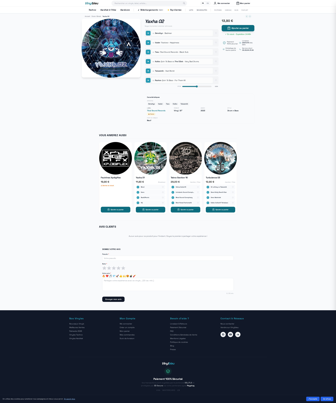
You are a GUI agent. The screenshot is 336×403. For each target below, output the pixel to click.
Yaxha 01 (140, 177)
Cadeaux (228, 10)
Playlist (245, 10)
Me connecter (126, 324)
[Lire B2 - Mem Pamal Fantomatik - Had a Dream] (173, 203)
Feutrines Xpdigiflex (111, 177)
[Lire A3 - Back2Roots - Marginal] (138, 197)
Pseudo (105, 254)
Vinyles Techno (76, 335)
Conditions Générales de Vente (183, 335)
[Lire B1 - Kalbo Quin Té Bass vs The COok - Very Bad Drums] (148, 61)
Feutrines (218, 10)
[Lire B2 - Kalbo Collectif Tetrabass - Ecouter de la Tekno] (208, 203)
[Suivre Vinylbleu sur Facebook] (223, 334)
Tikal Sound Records (156, 110)
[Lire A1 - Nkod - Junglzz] (138, 187)
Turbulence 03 (213, 177)
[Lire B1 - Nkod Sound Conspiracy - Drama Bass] (173, 197)
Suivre (152, 114)
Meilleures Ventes (77, 327)
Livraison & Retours (178, 324)
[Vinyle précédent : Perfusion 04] (246, 16)
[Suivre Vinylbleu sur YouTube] (230, 334)
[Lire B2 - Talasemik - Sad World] (148, 71)
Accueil (87, 16)
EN (208, 3)
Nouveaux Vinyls (76, 324)
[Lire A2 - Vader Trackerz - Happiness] (148, 42)
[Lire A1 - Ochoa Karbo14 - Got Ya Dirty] (173, 187)
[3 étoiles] (114, 268)
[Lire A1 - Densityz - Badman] (148, 33)
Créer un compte (127, 327)
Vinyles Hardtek (76, 338)
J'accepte (313, 399)
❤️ (107, 276)
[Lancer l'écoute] (111, 48)
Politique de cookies (179, 342)
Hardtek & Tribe (108, 10)
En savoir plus (69, 399)
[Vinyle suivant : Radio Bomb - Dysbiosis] (250, 16)
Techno (92, 10)
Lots (191, 10)
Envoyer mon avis (113, 299)
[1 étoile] (104, 268)
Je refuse (327, 399)
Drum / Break (96, 16)
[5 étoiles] (123, 268)
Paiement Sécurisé (178, 327)
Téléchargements (151, 10)
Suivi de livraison (127, 338)
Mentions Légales (178, 338)
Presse (173, 349)
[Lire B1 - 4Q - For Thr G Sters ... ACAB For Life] (138, 203)
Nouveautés (202, 10)
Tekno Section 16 (179, 177)
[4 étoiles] (118, 268)
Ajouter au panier (240, 28)
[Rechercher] (184, 3)
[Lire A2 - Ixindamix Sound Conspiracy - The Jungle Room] (173, 192)
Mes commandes (127, 335)
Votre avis (106, 273)
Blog (236, 10)
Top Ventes (175, 10)
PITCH (179, 86)
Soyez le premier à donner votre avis (158, 26)
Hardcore (125, 10)
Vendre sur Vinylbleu (229, 327)
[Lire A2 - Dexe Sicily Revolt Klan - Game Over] (208, 192)
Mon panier (125, 331)
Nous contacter (227, 324)
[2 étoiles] (109, 268)
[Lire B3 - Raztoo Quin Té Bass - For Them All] (148, 80)
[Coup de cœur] (215, 33)
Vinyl (91, 3)
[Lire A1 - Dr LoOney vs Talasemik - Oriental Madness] (208, 187)
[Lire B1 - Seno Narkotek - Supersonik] (208, 197)
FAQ (171, 331)
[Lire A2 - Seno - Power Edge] (138, 192)
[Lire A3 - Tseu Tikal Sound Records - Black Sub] (148, 52)
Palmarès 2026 (75, 331)
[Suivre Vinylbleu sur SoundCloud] (237, 334)
